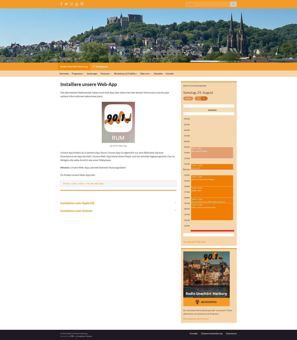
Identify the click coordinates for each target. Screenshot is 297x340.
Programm (77, 73)
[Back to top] (290, 333)
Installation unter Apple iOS (77, 203)
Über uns (144, 73)
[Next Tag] (204, 98)
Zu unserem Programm (194, 241)
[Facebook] (61, 3)
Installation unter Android (76, 210)
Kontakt (170, 73)
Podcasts (105, 73)
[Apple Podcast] (82, 3)
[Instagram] (71, 3)
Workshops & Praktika (125, 73)
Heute (188, 98)
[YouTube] (76, 3)
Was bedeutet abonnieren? (196, 318)
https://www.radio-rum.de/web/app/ (83, 183)
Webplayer (101, 66)
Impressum (231, 333)
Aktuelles (158, 73)
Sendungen (92, 73)
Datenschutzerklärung (211, 333)
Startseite (64, 73)
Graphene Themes (84, 336)
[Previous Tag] (198, 98)
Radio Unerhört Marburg (74, 66)
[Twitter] (66, 3)
